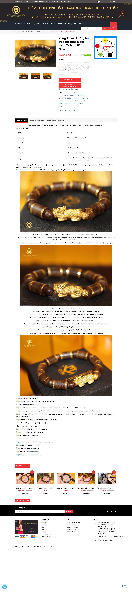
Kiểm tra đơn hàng (64, 23)
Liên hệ (53, 23)
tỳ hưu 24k (67, 103)
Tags (60, 93)
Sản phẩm (28, 23)
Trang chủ (18, 23)
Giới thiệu (45, 23)
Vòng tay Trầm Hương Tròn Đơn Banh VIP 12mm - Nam (73, 488)
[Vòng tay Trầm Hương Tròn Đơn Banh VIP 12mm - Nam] (66, 478)
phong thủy (85, 98)
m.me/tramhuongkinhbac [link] (32, 451)
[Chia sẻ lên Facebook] (65, 110)
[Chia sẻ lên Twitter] (70, 110)
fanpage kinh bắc (79, 23)
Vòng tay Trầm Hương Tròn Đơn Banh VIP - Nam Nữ (92, 488)
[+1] (74, 110)
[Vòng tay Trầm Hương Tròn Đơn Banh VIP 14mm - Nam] (45, 478)
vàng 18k (61, 106)
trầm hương (69, 100)
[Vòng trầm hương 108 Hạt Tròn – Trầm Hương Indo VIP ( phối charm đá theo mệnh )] (107, 478)
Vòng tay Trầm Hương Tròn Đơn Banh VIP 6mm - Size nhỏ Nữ (33, 488)
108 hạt (75, 92)
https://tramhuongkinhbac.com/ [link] (33, 455)
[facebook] (107, 511)
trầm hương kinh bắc (80, 100)
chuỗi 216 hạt (80, 95)
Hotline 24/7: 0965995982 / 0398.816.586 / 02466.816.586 (113, 536)
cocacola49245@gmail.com (105, 540)
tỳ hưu (60, 103)
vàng (74, 103)
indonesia (76, 98)
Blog (37, 23)
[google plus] (115, 511)
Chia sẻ (61, 110)
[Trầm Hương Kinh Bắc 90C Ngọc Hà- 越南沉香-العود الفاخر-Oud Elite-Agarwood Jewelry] (26, 527)
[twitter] (111, 511)
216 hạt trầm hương (69, 95)
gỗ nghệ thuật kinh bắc (65, 98)
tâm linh (61, 100)
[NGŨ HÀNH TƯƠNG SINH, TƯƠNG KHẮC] (105, 48)
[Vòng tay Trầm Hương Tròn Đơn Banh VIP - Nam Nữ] (86, 478)
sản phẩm (114, 27)
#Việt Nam (67, 92)
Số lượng (61, 74)
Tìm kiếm (105, 28)
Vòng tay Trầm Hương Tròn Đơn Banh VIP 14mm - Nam (52, 488)
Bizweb (50, 546)
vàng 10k (80, 103)
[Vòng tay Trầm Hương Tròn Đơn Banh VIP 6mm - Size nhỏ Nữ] (25, 478)
